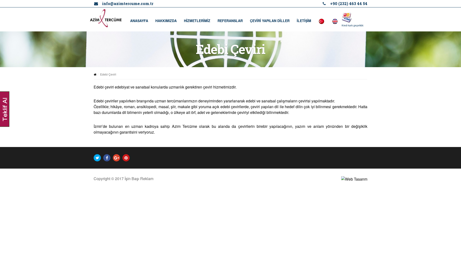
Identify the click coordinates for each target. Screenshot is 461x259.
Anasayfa (139, 20)
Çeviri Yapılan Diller (270, 20)
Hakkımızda (166, 20)
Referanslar (230, 20)
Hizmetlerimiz (197, 20)
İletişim (304, 20)
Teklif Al (5, 109)
